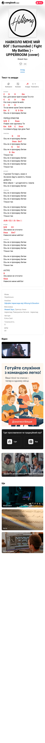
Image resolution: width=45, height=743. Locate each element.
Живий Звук (23, 59)
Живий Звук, (9, 309)
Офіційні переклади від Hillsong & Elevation (21, 303)
